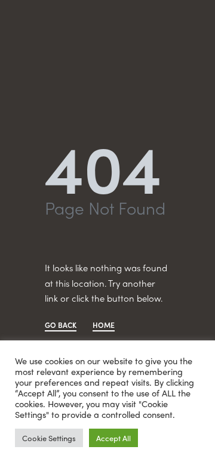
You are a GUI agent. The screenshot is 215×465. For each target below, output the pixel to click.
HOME (104, 325)
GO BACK (60, 325)
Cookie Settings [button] (49, 438)
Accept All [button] (113, 438)
